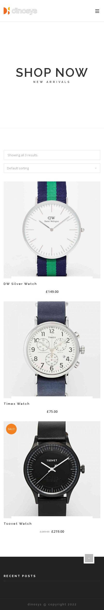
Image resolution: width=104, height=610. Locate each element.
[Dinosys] (20, 11)
